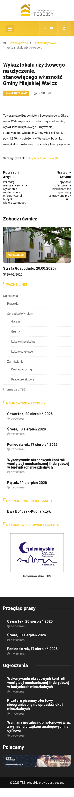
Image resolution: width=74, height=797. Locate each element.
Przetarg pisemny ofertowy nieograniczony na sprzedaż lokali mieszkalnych (35, 704)
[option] (37, 557)
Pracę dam (14, 303)
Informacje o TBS (14, 389)
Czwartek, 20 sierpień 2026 (30, 413)
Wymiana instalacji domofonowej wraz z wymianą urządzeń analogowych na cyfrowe (39, 726)
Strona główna (18, 43)
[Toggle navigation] (9, 28)
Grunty (15, 331)
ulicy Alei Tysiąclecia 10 (43, 158)
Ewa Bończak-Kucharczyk (29, 511)
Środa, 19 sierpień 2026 (26, 429)
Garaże (16, 321)
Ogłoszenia (10, 295)
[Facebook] (45, 28)
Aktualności (16, 255)
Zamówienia (15, 361)
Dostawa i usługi (21, 369)
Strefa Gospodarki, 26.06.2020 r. (30, 268)
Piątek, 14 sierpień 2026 (27, 482)
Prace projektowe (22, 379)
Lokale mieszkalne (23, 341)
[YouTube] (51, 28)
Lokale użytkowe (46, 43)
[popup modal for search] (64, 28)
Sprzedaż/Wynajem (20, 313)
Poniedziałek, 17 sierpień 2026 (32, 444)
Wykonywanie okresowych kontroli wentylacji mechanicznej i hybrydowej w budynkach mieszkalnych (38, 463)
